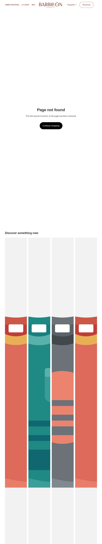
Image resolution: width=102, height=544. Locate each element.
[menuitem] (33, 5)
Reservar (86, 5)
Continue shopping (51, 126)
